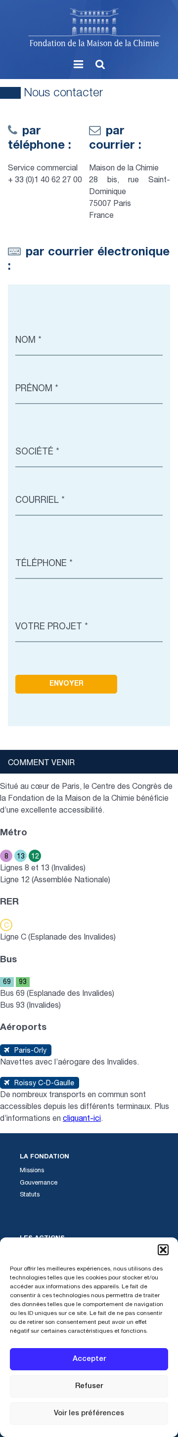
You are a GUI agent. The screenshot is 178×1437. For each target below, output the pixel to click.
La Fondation (44, 1157)
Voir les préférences (89, 1413)
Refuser (89, 1386)
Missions (32, 1171)
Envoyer (66, 684)
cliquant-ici (82, 1119)
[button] (163, 1250)
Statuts (30, 1195)
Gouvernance (38, 1183)
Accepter (89, 1359)
